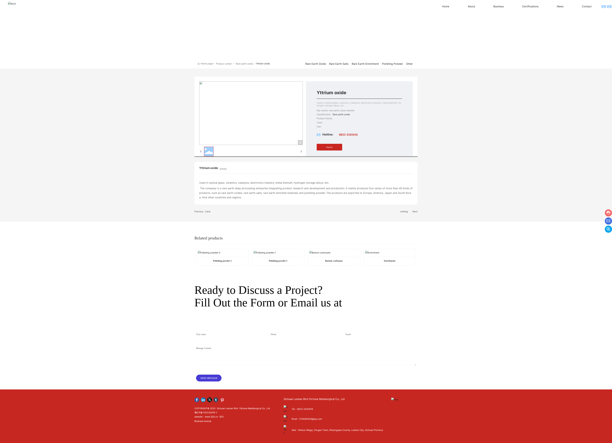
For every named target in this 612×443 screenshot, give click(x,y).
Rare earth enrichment (365, 63)
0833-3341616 (348, 134)
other (409, 63)
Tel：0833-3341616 (302, 409)
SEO (221, 416)
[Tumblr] (216, 399)
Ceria (207, 211)
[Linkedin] (203, 399)
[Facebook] (196, 399)
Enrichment (389, 261)
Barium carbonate (334, 261)
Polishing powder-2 (222, 261)
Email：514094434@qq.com (307, 418)
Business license (202, 421)
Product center (224, 63)
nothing (404, 211)
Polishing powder (392, 63)
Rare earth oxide (244, 63)
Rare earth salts (339, 63)
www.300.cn (211, 416)
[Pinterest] (222, 399)
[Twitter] (209, 399)
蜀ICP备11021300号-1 (205, 412)
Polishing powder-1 (278, 261)
